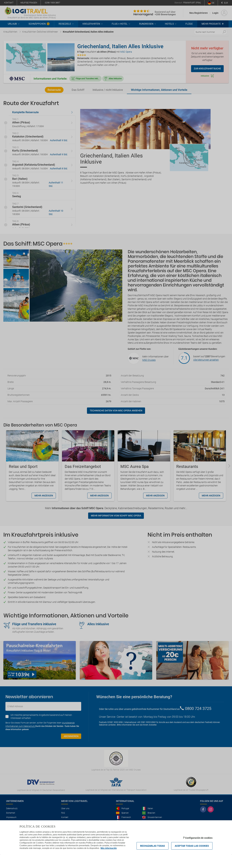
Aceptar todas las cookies (192, 845)
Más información (109, 848)
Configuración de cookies (198, 838)
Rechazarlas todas (152, 845)
